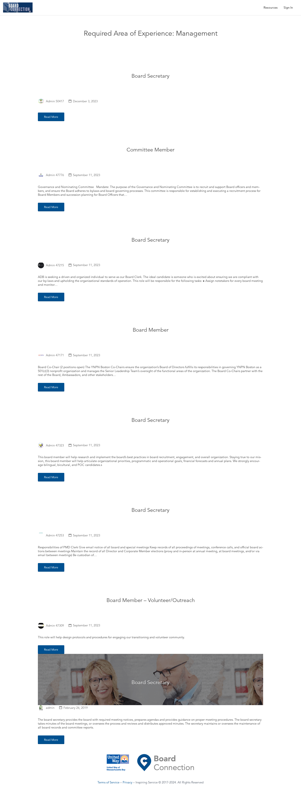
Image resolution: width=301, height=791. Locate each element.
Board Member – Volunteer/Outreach (150, 600)
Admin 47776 (55, 175)
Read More (51, 117)
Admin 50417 (55, 101)
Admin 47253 (55, 535)
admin (50, 708)
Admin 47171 (55, 355)
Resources (271, 7)
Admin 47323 (55, 445)
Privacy (127, 782)
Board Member (151, 330)
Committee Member (150, 150)
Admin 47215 (55, 265)
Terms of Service (108, 782)
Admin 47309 (55, 625)
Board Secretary (150, 76)
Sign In (288, 7)
